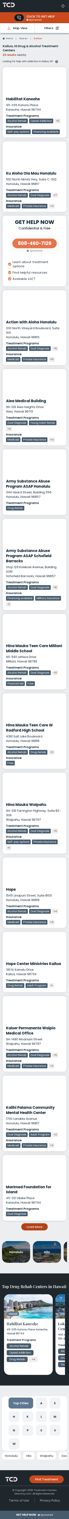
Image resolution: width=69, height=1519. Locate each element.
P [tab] (28, 1430)
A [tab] (41, 1403)
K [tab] (28, 1417)
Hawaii (23, 38)
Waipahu (46, 1456)
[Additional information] (56, 61)
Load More (34, 1227)
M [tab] (55, 1417)
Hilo (28, 1456)
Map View (20, 28)
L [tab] (41, 1417)
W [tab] (14, 1444)
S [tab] (41, 1430)
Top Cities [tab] (20, 1403)
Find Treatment (46, 1479)
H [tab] (14, 1417)
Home (9, 38)
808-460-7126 (19, 17)
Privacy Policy (50, 1500)
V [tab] (55, 1430)
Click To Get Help (40, 16)
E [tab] (55, 1403)
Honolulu (11, 1456)
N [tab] (14, 1430)
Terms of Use (19, 1500)
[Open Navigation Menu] (63, 6)
